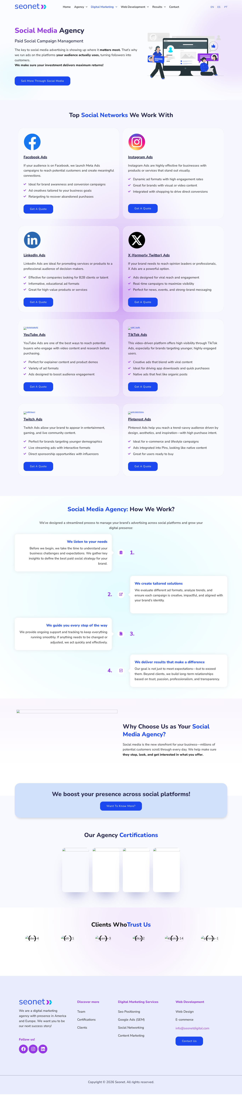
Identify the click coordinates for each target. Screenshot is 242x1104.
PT (225, 7)
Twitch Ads (33, 419)
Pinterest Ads (139, 419)
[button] (86, 7)
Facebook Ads (35, 157)
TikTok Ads (137, 334)
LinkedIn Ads (34, 255)
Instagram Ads (140, 157)
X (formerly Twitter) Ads (149, 255)
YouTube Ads (35, 334)
